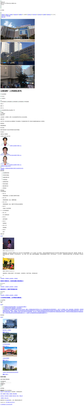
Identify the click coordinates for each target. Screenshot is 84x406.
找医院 (4, 393)
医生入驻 (6, 398)
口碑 (7, 136)
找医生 (7, 393)
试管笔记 (2, 395)
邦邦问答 (14, 395)
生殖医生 (2, 136)
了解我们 (2, 398)
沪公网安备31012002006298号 (6, 404)
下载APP (21, 395)
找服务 (11, 393)
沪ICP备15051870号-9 (10, 402)
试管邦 (1, 391)
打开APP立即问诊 (8, 390)
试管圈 (10, 395)
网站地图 (15, 393)
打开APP (2, 4)
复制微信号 (2, 383)
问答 (9, 136)
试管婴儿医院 (7, 391)
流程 (5, 136)
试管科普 (6, 395)
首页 (1, 393)
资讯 (18, 395)
